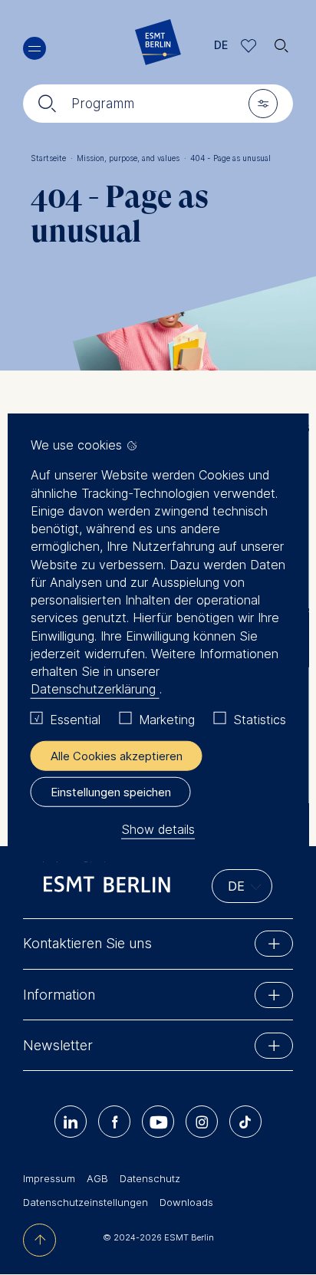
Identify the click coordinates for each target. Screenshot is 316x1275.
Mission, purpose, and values (131, 158)
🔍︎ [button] (281, 42)
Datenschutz (150, 1178)
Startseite (52, 158)
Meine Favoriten (249, 45)
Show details (158, 829)
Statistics (259, 718)
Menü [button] (34, 48)
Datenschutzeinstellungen (85, 1202)
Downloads (186, 1202)
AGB (97, 1178)
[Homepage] (158, 45)
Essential (75, 718)
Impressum (49, 1178)
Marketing (167, 718)
